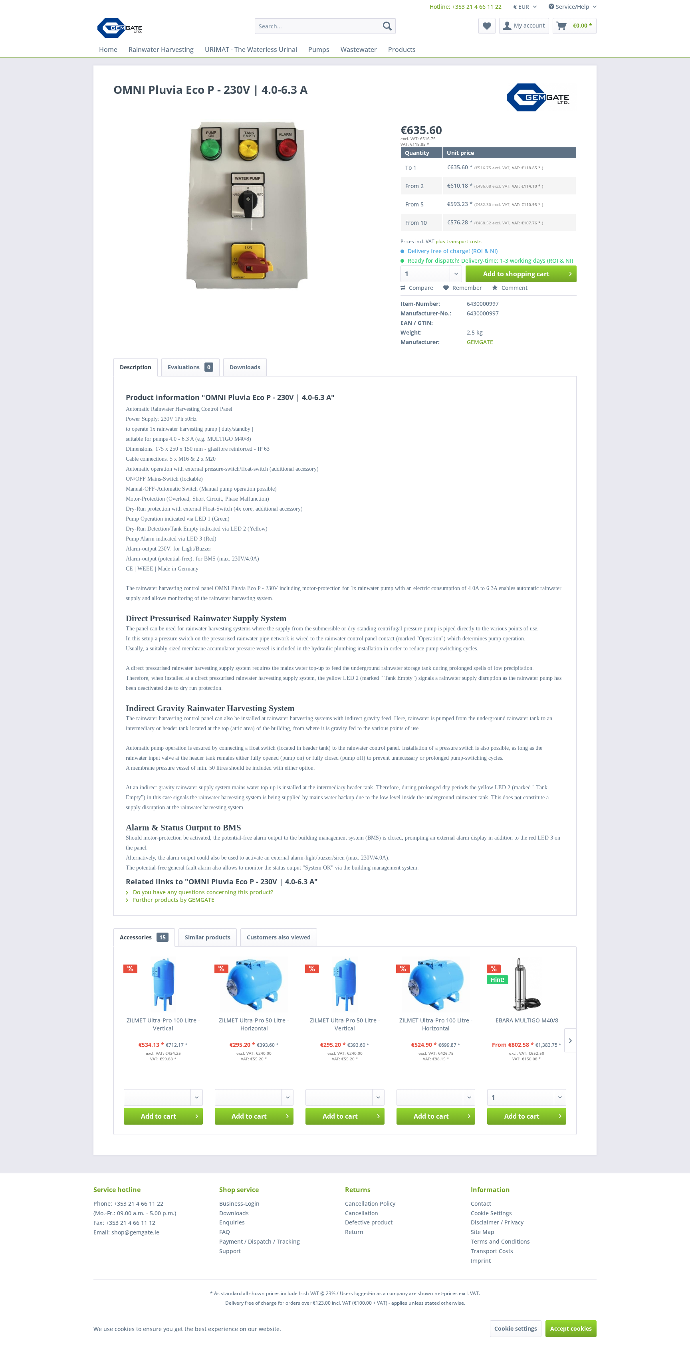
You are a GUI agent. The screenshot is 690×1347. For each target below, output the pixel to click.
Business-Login (239, 1203)
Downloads (245, 367)
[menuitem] (466, 7)
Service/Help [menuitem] (572, 6)
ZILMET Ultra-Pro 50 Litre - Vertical (345, 1024)
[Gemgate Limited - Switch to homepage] (122, 28)
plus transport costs (459, 241)
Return (354, 1232)
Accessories (143, 937)
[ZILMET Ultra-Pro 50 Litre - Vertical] (345, 984)
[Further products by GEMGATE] (542, 97)
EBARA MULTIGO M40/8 (527, 1020)
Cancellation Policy (370, 1203)
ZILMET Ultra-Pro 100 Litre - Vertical (163, 1024)
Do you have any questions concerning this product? (202, 892)
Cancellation (361, 1213)
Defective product (369, 1222)
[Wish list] (487, 26)
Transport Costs (492, 1251)
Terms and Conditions (500, 1241)
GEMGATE (480, 342)
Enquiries (232, 1222)
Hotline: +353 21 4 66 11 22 (466, 6)
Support (230, 1251)
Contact (481, 1203)
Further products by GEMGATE (172, 899)
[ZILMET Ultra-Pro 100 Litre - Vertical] (163, 984)
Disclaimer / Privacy (497, 1222)
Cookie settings (515, 1328)
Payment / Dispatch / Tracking (259, 1241)
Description (135, 367)
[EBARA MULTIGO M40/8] (526, 984)
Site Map (482, 1232)
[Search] (387, 26)
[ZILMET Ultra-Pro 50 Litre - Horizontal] (254, 984)
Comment (513, 287)
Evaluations (189, 367)
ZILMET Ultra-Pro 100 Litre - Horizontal (436, 1024)
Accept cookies (571, 1328)
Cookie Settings (491, 1213)
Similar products (207, 937)
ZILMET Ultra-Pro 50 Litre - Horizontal (254, 1024)
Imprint (481, 1260)
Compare (420, 287)
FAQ (224, 1232)
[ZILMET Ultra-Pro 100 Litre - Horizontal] (436, 984)
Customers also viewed (279, 937)
